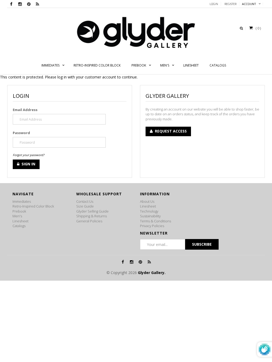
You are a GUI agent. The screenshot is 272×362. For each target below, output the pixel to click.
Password (21, 132)
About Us (147, 201)
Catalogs (19, 225)
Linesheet (20, 221)
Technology (149, 211)
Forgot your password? (28, 155)
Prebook (19, 211)
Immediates (21, 201)
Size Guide (85, 206)
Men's (17, 216)
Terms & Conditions (155, 221)
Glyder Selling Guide (92, 211)
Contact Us (84, 201)
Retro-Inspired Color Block (33, 206)
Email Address (25, 109)
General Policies (89, 221)
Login (214, 4)
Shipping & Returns (91, 216)
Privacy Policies (152, 225)
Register (230, 4)
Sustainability (150, 216)
